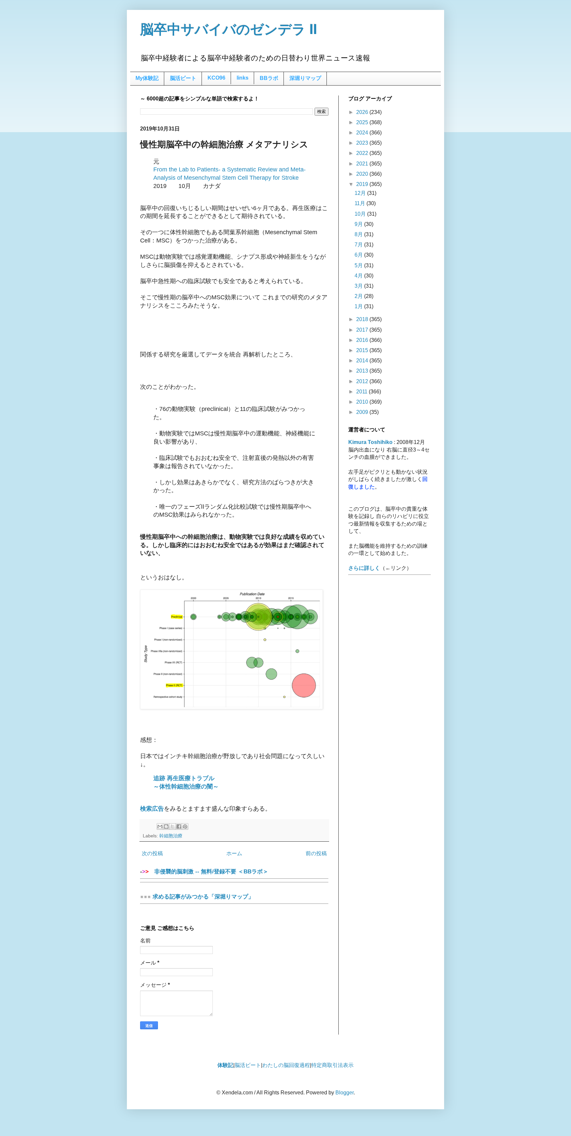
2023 (362, 143)
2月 (359, 296)
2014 (362, 360)
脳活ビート (183, 78)
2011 (362, 391)
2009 (362, 412)
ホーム (234, 853)
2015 (362, 350)
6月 (359, 255)
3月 (359, 286)
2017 (362, 330)
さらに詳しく (364, 568)
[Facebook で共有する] (178, 826)
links (242, 78)
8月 (359, 234)
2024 (362, 132)
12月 (361, 193)
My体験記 (147, 78)
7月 (359, 244)
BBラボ (269, 78)
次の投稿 (152, 853)
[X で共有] (172, 826)
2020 (362, 174)
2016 (362, 340)
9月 (359, 224)
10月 (361, 214)
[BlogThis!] (166, 826)
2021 (362, 163)
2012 (362, 381)
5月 (359, 265)
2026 (362, 112)
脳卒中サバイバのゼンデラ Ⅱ (228, 29)
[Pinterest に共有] (185, 826)
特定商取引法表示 (332, 1065)
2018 (362, 319)
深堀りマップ (305, 78)
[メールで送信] (160, 826)
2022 (362, 153)
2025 (362, 122)
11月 (360, 203)
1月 (359, 306)
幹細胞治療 (170, 835)
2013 (362, 371)
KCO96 (216, 78)
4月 (359, 275)
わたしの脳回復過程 (286, 1065)
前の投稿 (316, 853)
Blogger (344, 1092)
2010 (362, 402)
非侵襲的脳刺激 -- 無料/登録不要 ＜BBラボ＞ (208, 871)
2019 (362, 184)
